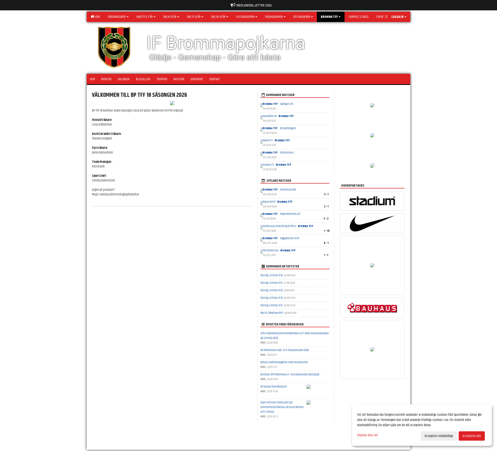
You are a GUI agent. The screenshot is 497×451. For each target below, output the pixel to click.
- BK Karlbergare (279, 128)
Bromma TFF (329, 16)
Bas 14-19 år (218, 16)
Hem (97, 16)
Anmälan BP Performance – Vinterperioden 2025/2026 (289, 374)
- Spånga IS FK (277, 104)
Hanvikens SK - (278, 116)
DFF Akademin (301, 16)
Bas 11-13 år (194, 16)
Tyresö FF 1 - (276, 140)
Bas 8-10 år (170, 16)
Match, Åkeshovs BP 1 (271, 313)
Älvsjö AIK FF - (277, 202)
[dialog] (422, 425)
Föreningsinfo (117, 16)
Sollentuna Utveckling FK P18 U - (288, 226)
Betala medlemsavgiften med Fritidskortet (284, 362)
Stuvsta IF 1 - (277, 165)
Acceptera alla (472, 436)
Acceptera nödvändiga (439, 436)
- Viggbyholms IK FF (280, 238)
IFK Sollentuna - (279, 250)
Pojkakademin (274, 16)
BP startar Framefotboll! (273, 386)
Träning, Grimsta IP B (271, 275)
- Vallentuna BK (279, 189)
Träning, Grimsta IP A (271, 283)
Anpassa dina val (367, 435)
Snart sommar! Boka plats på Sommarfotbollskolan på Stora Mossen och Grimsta (282, 407)
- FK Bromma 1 (278, 152)
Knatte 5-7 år (144, 16)
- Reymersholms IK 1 (281, 214)
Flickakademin (245, 16)
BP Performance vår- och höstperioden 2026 (284, 350)
